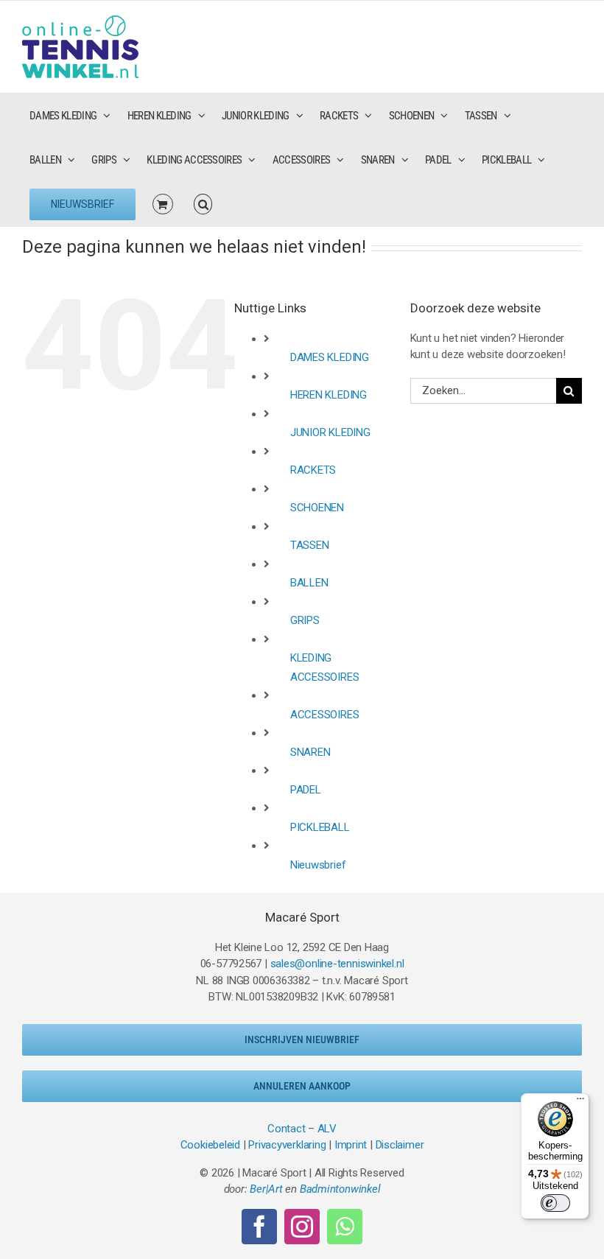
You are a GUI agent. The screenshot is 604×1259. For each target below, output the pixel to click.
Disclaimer (400, 1144)
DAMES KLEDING (329, 357)
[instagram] (302, 1226)
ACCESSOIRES (324, 714)
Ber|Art (266, 1189)
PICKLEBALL (320, 827)
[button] (203, 204)
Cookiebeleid (210, 1144)
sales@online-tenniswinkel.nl (337, 963)
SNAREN (310, 752)
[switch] (555, 1203)
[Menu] (580, 1102)
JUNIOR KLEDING (330, 432)
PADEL (305, 789)
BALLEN (309, 582)
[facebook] (259, 1226)
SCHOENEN (317, 507)
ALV (327, 1128)
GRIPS (305, 620)
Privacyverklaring (287, 1144)
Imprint (350, 1144)
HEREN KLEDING (328, 394)
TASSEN (309, 545)
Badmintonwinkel (340, 1189)
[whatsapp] (344, 1226)
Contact (286, 1128)
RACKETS (313, 470)
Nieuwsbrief (318, 865)
